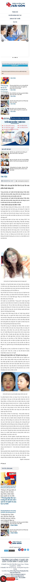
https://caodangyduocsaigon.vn (17, 574)
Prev (2, 41)
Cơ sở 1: (5, 564)
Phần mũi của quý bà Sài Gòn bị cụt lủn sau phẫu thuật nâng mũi (14, 72)
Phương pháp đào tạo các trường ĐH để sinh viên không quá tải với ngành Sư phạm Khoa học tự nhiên (19, 87)
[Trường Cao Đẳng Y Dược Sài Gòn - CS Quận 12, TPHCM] (2, 564)
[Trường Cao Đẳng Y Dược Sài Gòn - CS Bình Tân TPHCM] (1, 567)
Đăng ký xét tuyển (15, 18)
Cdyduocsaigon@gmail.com (17, 576)
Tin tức (15, 22)
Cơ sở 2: (4, 567)
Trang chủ (15, 12)
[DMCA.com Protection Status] (9, 551)
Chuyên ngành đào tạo (15, 15)
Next (27, 41)
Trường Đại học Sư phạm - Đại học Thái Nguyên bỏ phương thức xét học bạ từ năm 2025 (19, 169)
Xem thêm (13, 78)
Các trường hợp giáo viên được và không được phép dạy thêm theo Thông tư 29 (8, 487)
